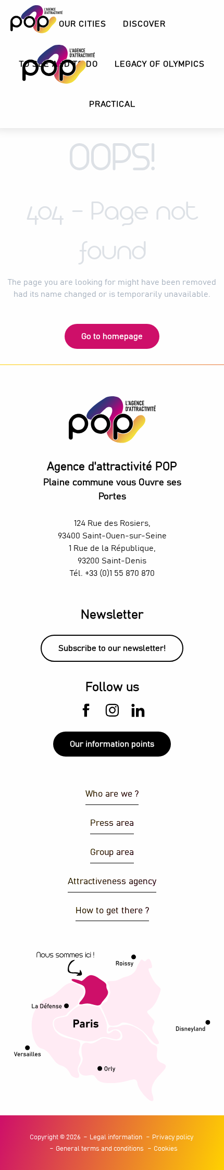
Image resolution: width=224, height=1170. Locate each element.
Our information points (112, 744)
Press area (112, 823)
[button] (144, 24)
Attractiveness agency (112, 881)
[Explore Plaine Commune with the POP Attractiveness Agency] (45, 64)
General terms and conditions (100, 1149)
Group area (112, 852)
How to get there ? (112, 911)
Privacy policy (172, 1137)
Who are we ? (112, 794)
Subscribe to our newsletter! (112, 648)
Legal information (116, 1137)
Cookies (166, 1149)
